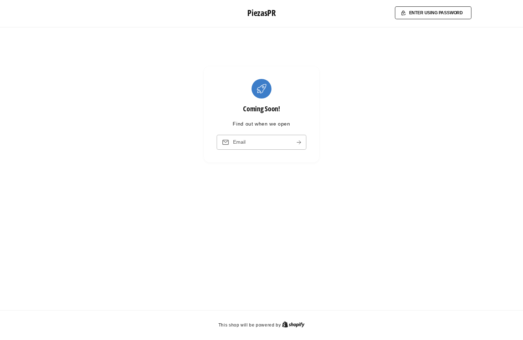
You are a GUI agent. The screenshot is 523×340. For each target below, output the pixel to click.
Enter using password (436, 12)
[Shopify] (293, 325)
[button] (433, 12)
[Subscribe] (299, 142)
